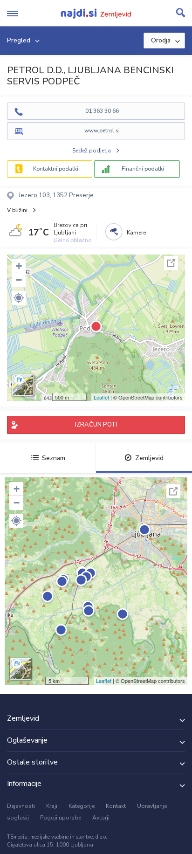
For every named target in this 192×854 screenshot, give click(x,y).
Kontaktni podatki (55, 168)
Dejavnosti (21, 806)
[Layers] (23, 385)
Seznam (53, 458)
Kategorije (82, 806)
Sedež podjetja (91, 150)
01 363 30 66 (102, 111)
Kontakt (116, 806)
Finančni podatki (143, 168)
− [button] (19, 280)
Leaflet (101, 397)
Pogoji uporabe (60, 817)
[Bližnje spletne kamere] (113, 231)
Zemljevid (149, 458)
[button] (19, 298)
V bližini (17, 210)
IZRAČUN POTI (96, 424)
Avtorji (101, 817)
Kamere (136, 232)
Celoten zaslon (171, 263)
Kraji (51, 806)
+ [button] (19, 266)
